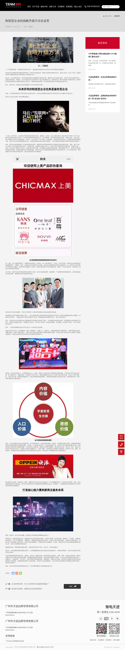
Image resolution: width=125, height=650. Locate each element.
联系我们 (109, 640)
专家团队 (69, 7)
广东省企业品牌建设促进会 (14, 641)
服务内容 (44, 7)
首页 (29, 7)
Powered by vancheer (112, 647)
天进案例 (60, 7)
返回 (70, 586)
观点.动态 (78, 7)
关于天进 (35, 7)
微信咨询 (121, 437)
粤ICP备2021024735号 (45, 647)
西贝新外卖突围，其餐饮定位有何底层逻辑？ (24, 589)
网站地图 (116, 640)
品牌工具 (52, 7)
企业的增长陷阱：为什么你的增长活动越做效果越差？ (27, 584)
